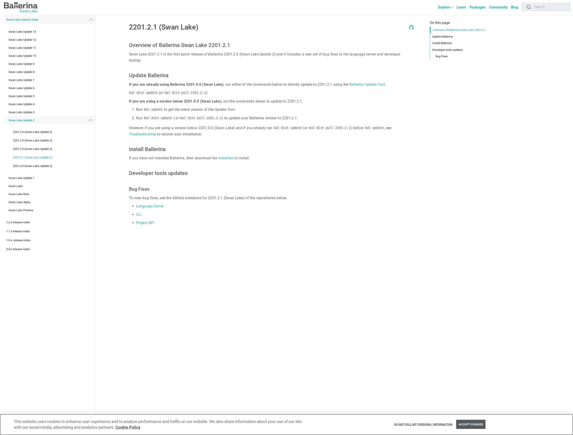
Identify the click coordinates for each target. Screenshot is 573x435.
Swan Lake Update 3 (21, 112)
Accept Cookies (471, 424)
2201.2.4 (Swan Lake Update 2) (32, 132)
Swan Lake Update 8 (21, 72)
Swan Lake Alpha (19, 202)
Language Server (150, 206)
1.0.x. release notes (18, 240)
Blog (514, 7)
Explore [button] (444, 7)
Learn (461, 7)
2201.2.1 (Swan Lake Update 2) (32, 157)
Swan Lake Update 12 (22, 39)
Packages (477, 7)
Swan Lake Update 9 (21, 64)
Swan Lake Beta (19, 194)
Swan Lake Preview (21, 210)
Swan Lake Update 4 (21, 104)
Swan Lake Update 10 (22, 56)
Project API (145, 223)
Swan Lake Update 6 (21, 88)
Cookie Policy (127, 427)
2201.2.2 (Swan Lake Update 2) (32, 149)
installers (225, 158)
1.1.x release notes (18, 231)
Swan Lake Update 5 (21, 96)
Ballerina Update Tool (367, 84)
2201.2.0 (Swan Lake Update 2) (32, 166)
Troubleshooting (142, 134)
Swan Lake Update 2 (21, 120)
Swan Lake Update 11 (22, 47)
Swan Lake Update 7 (21, 80)
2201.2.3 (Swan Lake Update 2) (32, 140)
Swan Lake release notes (22, 19)
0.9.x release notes (18, 249)
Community (498, 7)
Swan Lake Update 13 (22, 31)
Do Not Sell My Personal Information (423, 424)
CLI (138, 214)
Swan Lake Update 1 (21, 178)
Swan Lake (16, 186)
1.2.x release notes (18, 222)
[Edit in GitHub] (411, 28)
